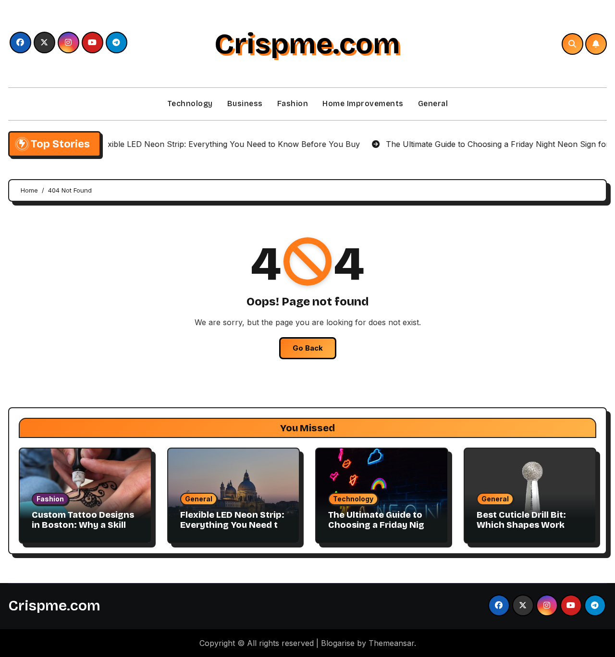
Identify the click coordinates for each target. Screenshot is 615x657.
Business (245, 103)
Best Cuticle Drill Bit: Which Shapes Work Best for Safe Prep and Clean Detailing (526, 530)
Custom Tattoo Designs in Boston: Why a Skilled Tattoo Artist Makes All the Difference (84, 530)
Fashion (292, 103)
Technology (190, 103)
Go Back (308, 348)
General (433, 103)
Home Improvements (363, 103)
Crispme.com (307, 43)
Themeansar (391, 643)
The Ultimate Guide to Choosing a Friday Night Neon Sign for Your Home (381, 530)
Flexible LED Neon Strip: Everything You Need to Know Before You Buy (232, 525)
